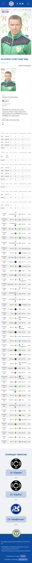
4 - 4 (18, 233)
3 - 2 (18, 266)
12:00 (29, 219)
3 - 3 (18, 405)
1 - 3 (18, 224)
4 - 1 (18, 309)
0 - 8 (18, 243)
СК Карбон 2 (24, 253)
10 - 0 (17, 270)
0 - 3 (18, 229)
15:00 (29, 248)
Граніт (12, 372)
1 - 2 (18, 382)
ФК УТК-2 (11, 400)
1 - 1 (18, 441)
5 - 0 (18, 327)
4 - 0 (18, 318)
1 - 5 (18, 359)
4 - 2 (18, 395)
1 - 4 (18, 214)
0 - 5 (18, 313)
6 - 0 (18, 377)
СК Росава (24, 219)
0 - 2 (18, 257)
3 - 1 (18, 293)
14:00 (29, 233)
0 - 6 (18, 299)
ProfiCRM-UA (23, 559)
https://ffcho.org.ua (7, 551)
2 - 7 (18, 424)
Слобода (11, 381)
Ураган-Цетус (24, 248)
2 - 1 (18, 237)
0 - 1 (18, 284)
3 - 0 (18, 419)
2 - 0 (18, 219)
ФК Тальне (11, 229)
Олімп (12, 233)
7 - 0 (18, 289)
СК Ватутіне (24, 428)
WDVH (23, 556)
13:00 (29, 224)
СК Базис (23, 237)
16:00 (29, 214)
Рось (22, 400)
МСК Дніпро (24, 419)
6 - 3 (18, 400)
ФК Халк (12, 359)
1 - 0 (18, 262)
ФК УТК (4, 105)
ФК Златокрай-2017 (12, 213)
